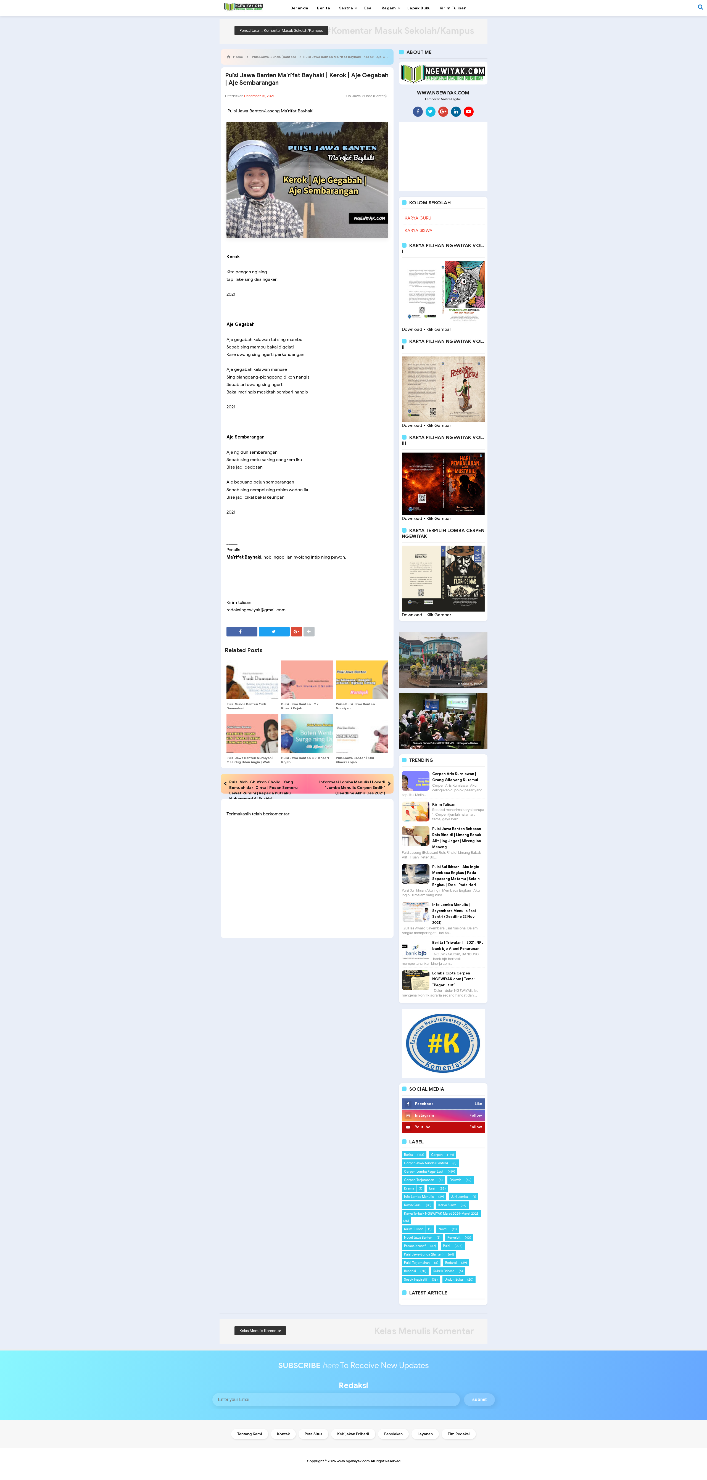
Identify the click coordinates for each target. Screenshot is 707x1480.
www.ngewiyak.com (353, 1461)
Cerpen (437, 1155)
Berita (408, 1155)
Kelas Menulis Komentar (260, 1330)
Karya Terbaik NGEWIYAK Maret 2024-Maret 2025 (441, 1213)
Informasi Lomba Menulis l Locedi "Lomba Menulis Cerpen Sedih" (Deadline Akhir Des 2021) (352, 787)
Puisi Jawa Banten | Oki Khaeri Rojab (300, 706)
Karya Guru (412, 1205)
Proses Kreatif (415, 1246)
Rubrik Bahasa (443, 1271)
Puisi (446, 1246)
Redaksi (451, 1262)
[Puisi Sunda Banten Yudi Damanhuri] (252, 679)
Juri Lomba (459, 1196)
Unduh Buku (454, 1279)
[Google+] (443, 112)
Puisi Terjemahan (417, 1262)
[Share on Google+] (296, 631)
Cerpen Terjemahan (419, 1180)
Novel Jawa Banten (418, 1237)
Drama (409, 1188)
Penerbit (453, 1237)
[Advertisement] (443, 156)
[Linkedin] (456, 112)
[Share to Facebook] (241, 631)
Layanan (425, 1434)
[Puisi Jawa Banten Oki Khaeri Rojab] (307, 733)
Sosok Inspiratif (416, 1279)
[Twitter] (431, 112)
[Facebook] (418, 112)
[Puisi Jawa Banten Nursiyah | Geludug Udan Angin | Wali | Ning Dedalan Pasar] (252, 733)
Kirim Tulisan (443, 804)
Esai (432, 1188)
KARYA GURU (418, 218)
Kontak (283, 1434)
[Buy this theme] (443, 1043)
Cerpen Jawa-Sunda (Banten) (426, 1163)
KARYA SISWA (418, 230)
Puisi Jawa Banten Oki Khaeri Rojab (305, 760)
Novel (443, 1229)
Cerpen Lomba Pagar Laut (423, 1171)
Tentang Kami (249, 1434)
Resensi (410, 1271)
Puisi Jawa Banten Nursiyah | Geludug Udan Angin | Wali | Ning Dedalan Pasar (249, 762)
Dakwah (455, 1180)
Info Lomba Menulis (419, 1196)
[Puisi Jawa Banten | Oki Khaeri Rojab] (307, 679)
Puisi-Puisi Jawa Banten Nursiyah (355, 706)
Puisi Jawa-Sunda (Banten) (365, 96)
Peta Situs (313, 1434)
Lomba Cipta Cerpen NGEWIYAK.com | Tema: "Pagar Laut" (453, 979)
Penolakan (393, 1434)
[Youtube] (469, 112)
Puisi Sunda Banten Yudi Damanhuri (246, 706)
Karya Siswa (447, 1205)
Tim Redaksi (459, 1434)
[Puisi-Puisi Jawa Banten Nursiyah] (362, 679)
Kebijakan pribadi (353, 1434)
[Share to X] (274, 631)
